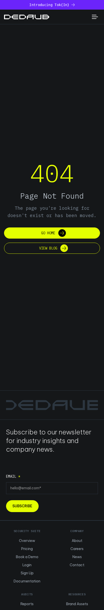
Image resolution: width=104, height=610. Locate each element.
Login (27, 565)
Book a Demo (27, 557)
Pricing (27, 548)
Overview (27, 540)
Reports (27, 604)
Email (13, 476)
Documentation (27, 581)
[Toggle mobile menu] (95, 17)
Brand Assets (77, 604)
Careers (77, 548)
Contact (77, 565)
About (77, 540)
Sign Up (27, 573)
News (77, 557)
